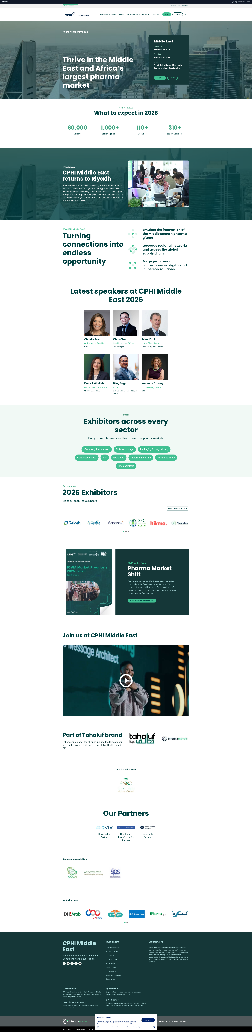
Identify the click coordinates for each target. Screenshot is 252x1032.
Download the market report (142, 600)
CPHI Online (185, 6)
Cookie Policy (111, 971)
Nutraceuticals (132, 14)
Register (160, 78)
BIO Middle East (144, 14)
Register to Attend (112, 948)
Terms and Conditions (113, 975)
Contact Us (110, 955)
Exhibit (177, 14)
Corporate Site (175, 6)
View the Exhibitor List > (177, 508)
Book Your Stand (112, 951)
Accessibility (110, 963)
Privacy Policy (111, 967)
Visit (166, 14)
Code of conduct (112, 959)
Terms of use (110, 979)
